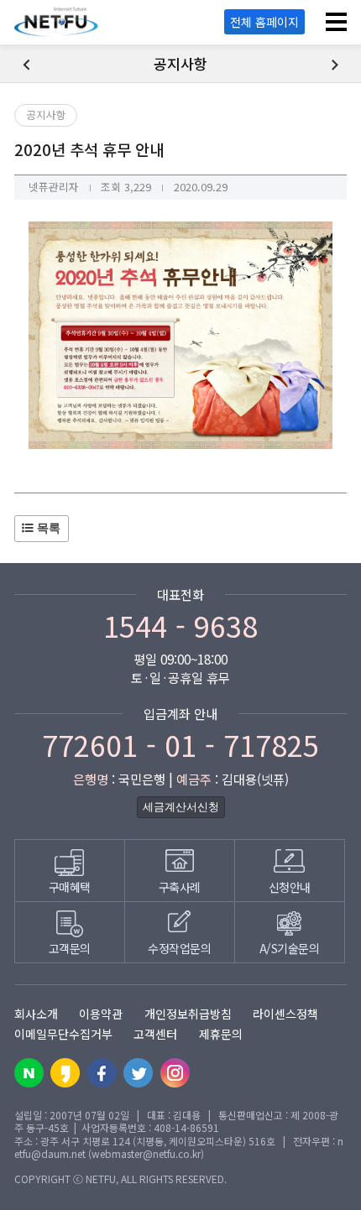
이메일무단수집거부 (63, 1034)
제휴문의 (221, 1034)
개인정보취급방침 (188, 1014)
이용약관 (101, 1014)
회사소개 (36, 1014)
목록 (47, 528)
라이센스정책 (285, 1014)
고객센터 (155, 1034)
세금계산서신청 (181, 807)
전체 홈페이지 (264, 21)
